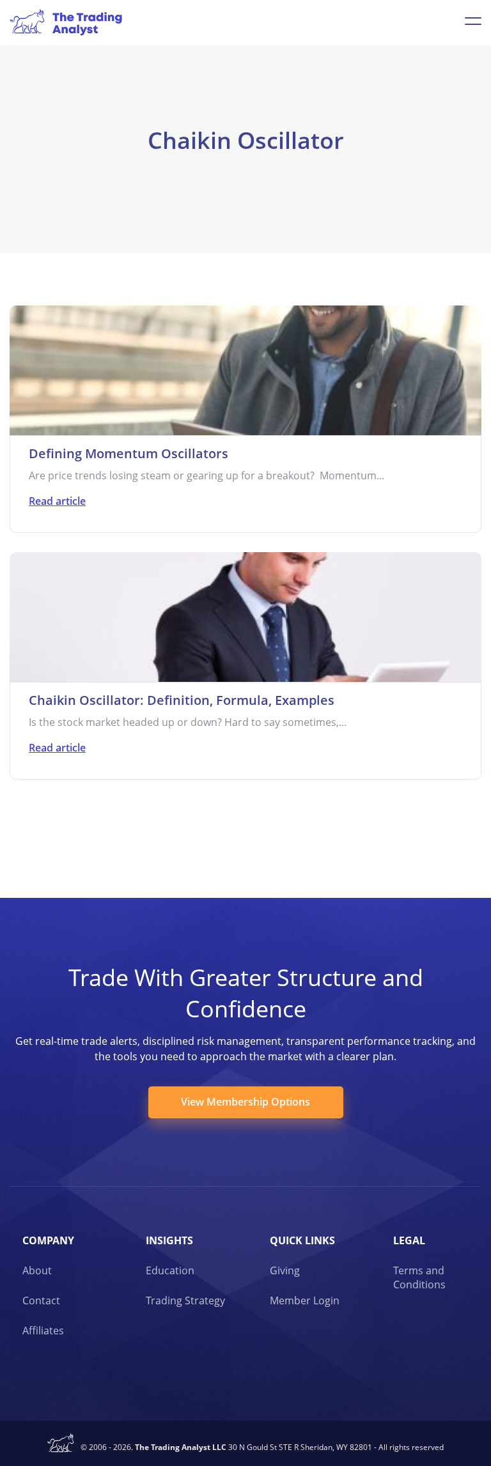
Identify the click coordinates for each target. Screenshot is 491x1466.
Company (48, 1240)
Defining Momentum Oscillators (128, 453)
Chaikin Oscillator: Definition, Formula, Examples (181, 700)
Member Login (304, 1300)
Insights (169, 1240)
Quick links (302, 1240)
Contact (41, 1300)
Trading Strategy (185, 1300)
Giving (285, 1270)
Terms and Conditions (419, 1277)
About (37, 1270)
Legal (409, 1240)
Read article (57, 501)
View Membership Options (245, 1102)
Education (170, 1270)
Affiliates (43, 1330)
